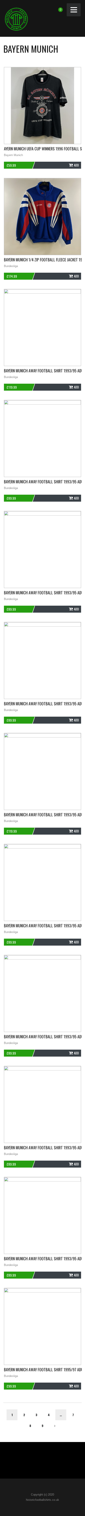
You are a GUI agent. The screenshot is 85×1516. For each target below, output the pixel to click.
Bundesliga (11, 266)
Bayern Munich (13, 155)
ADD (76, 165)
